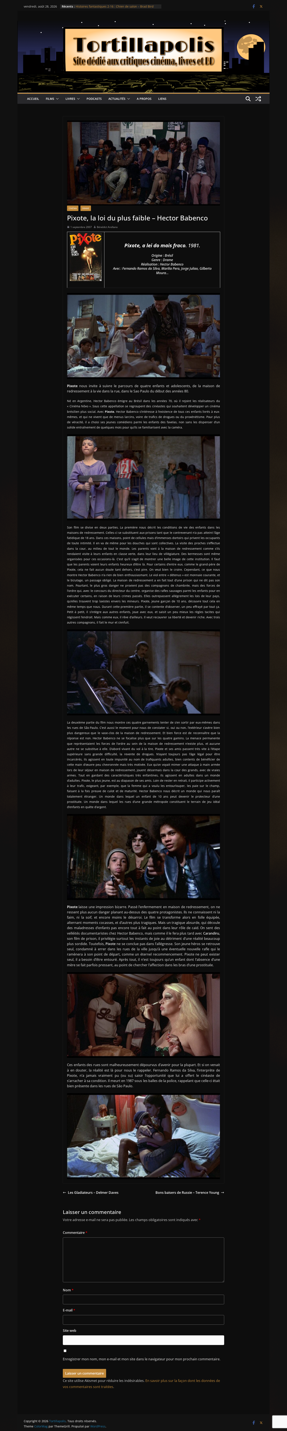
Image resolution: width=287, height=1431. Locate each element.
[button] (56, 99)
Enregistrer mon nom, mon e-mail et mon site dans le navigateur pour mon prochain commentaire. (141, 1359)
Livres (70, 99)
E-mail (69, 1310)
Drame (85, 208)
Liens (162, 99)
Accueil (33, 99)
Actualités (116, 99)
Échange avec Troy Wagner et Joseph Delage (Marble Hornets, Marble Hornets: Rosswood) (113, 8)
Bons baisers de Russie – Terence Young (187, 1192)
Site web (69, 1330)
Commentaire (75, 1232)
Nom (68, 1290)
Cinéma (73, 208)
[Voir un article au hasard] (258, 99)
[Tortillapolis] (143, 23)
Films (50, 99)
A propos (144, 99)
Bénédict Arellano (107, 227)
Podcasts (94, 99)
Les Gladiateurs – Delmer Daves (93, 1192)
